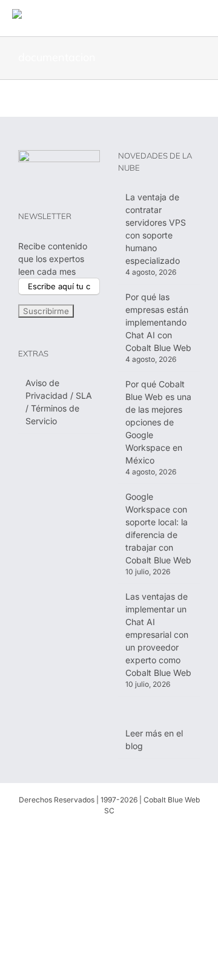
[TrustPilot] (147, 832)
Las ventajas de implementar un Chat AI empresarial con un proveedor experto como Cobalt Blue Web (158, 634)
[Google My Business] (167, 832)
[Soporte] (50, 832)
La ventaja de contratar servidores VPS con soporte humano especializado (155, 229)
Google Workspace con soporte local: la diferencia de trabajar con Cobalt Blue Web (158, 528)
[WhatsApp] (70, 832)
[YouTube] (128, 832)
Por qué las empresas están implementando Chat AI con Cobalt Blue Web (158, 322)
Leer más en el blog (154, 739)
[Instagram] (109, 832)
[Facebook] (89, 832)
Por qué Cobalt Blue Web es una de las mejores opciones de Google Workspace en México (158, 422)
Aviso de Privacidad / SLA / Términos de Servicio (58, 402)
